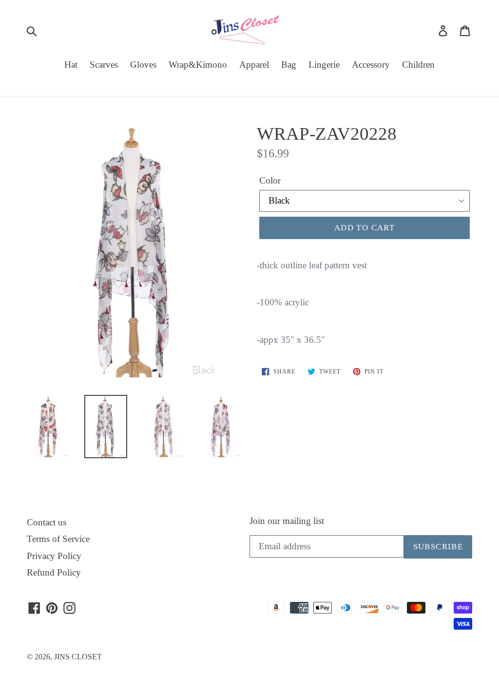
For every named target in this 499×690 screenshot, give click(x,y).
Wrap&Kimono (198, 64)
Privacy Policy (54, 556)
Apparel (254, 64)
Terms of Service (58, 539)
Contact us (46, 522)
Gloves (143, 64)
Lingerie (324, 64)
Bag (288, 64)
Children (418, 64)
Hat (70, 64)
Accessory (371, 64)
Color (270, 180)
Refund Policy (54, 572)
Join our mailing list (287, 521)
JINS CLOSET (78, 657)
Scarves (104, 64)
